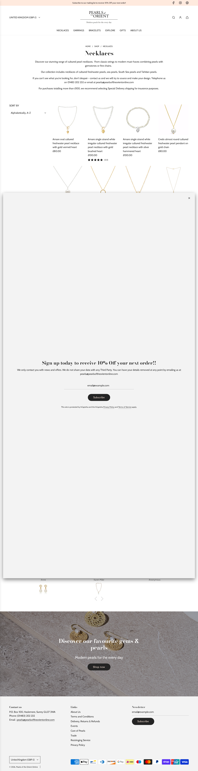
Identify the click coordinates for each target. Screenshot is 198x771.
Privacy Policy (108, 407)
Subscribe (99, 397)
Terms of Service (124, 407)
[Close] (189, 198)
